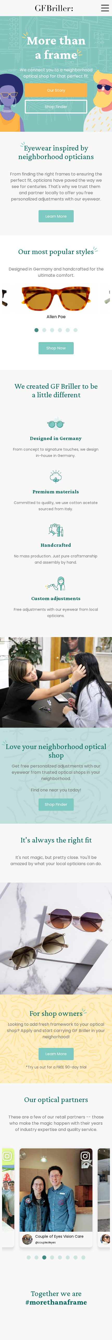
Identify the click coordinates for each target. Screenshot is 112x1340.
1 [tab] (36, 330)
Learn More (56, 216)
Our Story (56, 90)
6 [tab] (75, 330)
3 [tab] (52, 330)
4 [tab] (60, 330)
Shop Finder (56, 106)
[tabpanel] (56, 302)
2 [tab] (44, 330)
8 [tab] (83, 1257)
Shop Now (56, 348)
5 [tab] (67, 330)
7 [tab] (75, 1257)
